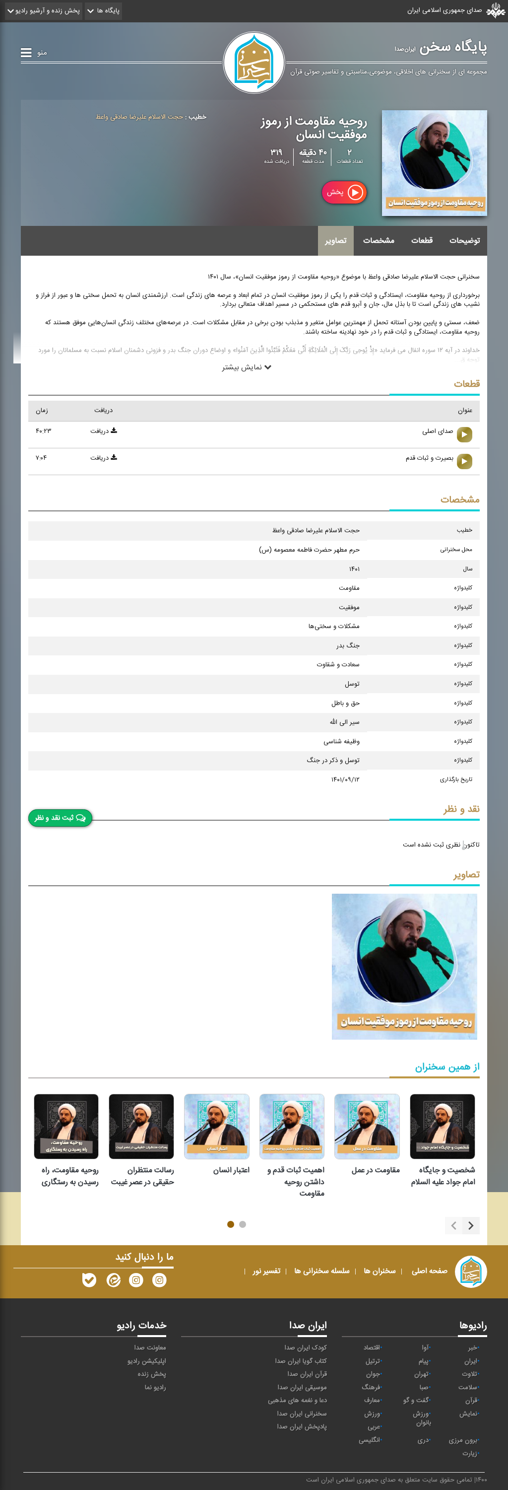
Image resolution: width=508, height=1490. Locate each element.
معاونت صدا (150, 1348)
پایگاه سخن (441, 47)
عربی (374, 1426)
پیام (424, 1361)
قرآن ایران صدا (307, 1374)
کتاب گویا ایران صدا (301, 1361)
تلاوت (469, 1374)
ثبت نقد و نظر (54, 818)
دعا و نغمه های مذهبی (297, 1400)
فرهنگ (371, 1387)
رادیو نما (155, 1387)
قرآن (471, 1400)
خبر (472, 1348)
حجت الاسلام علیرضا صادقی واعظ (139, 117)
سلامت (467, 1387)
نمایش (468, 1414)
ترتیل (373, 1361)
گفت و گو (416, 1400)
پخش (336, 192)
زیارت (470, 1453)
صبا (424, 1387)
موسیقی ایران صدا (302, 1387)
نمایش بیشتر (243, 367)
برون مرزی (463, 1440)
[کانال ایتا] (112, 1282)
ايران (470, 1361)
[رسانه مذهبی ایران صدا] (136, 1282)
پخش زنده (152, 1374)
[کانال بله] (89, 1282)
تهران (421, 1374)
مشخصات (378, 240)
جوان (373, 1374)
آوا (425, 1348)
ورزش (372, 1414)
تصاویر (335, 240)
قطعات (422, 240)
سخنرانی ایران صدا (302, 1414)
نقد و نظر (462, 809)
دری (423, 1440)
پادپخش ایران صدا (302, 1426)
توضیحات (464, 240)
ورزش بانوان (422, 1419)
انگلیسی (369, 1440)
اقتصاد (372, 1348)
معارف (372, 1400)
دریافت (100, 431)
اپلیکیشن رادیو (146, 1361)
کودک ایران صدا (306, 1348)
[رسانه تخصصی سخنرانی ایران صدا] (159, 1282)
